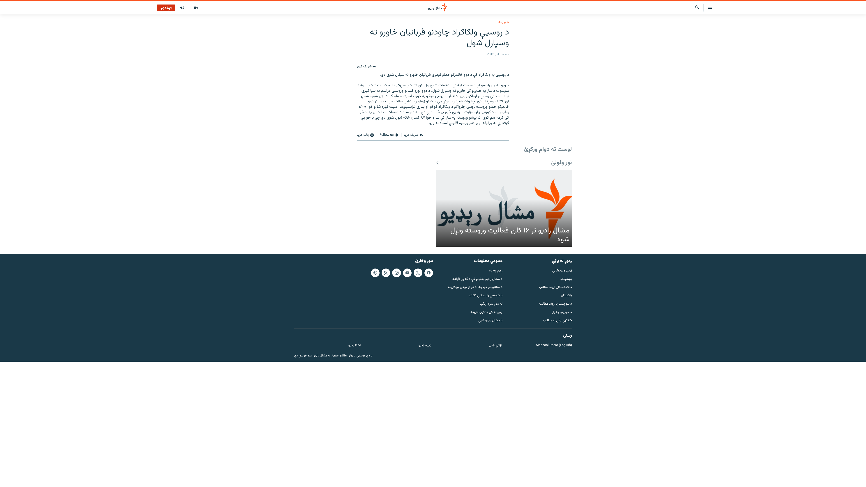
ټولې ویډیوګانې (562, 271)
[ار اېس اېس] (386, 273)
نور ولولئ (561, 162)
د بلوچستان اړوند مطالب (555, 304)
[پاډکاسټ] (375, 273)
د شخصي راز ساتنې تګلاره (485, 295)
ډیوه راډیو (425, 345)
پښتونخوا (566, 279)
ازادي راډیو (495, 345)
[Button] (366, 67)
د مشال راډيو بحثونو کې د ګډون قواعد (477, 279)
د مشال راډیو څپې (490, 320)
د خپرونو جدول (562, 312)
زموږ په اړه (495, 271)
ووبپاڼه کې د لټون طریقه (486, 312)
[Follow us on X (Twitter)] (418, 273)
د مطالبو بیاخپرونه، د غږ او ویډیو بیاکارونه (475, 287)
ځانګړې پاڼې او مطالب (557, 320)
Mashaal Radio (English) (554, 345)
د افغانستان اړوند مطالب (555, 287)
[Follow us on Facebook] (428, 273)
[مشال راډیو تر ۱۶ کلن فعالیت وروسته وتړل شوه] (504, 208)
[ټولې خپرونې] (182, 8)
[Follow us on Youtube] (407, 273)
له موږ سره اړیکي (491, 304)
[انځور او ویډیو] (196, 8)
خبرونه (503, 22)
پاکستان (566, 295)
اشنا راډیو (354, 345)
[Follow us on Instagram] (396, 273)
